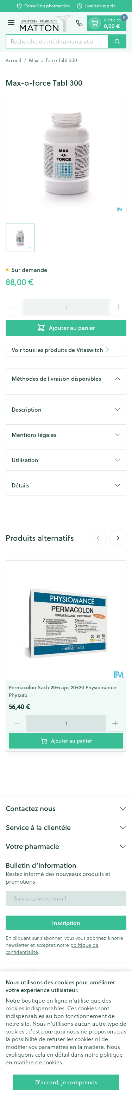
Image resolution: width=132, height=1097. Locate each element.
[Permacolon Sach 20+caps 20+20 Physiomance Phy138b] (66, 620)
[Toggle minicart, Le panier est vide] (94, 23)
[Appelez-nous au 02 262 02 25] (79, 23)
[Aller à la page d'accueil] (46, 23)
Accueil (13, 60)
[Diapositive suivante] (117, 538)
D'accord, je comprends (66, 1082)
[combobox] (57, 41)
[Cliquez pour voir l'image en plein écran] (66, 155)
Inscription (66, 923)
